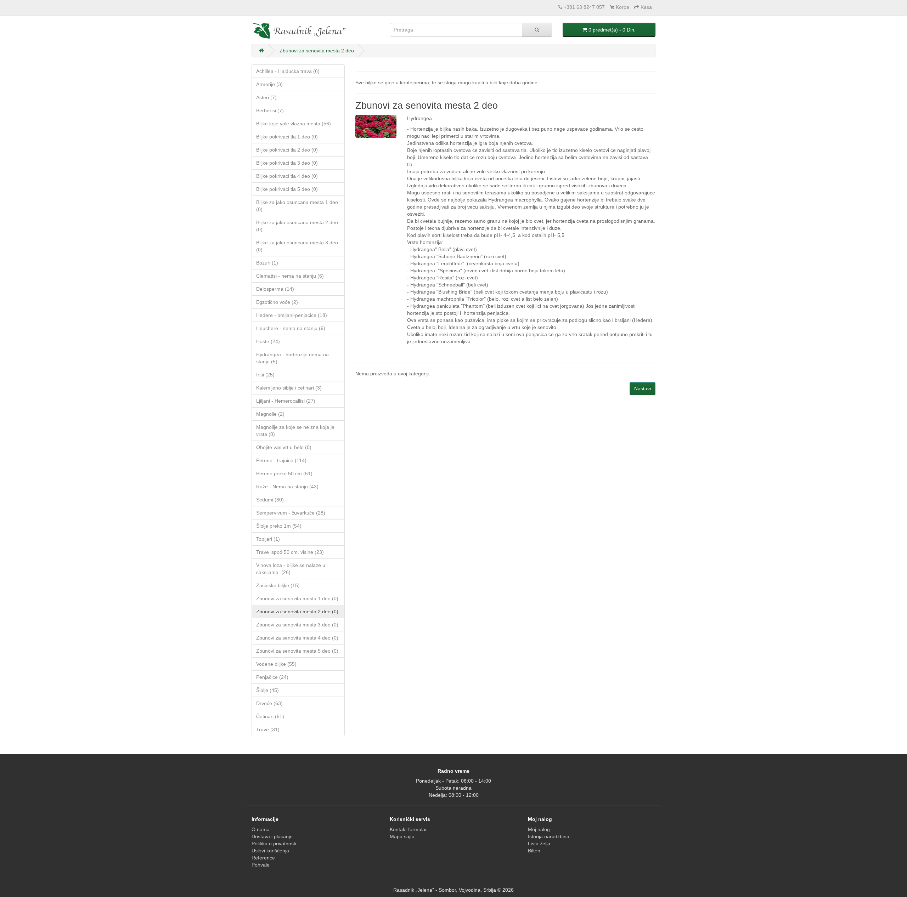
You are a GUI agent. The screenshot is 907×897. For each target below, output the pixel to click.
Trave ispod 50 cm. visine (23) (290, 552)
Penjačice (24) (272, 677)
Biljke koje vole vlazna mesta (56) (293, 123)
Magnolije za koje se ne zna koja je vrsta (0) (295, 430)
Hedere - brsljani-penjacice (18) (291, 315)
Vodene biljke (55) (276, 664)
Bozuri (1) (267, 263)
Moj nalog (539, 829)
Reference (263, 858)
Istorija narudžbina (548, 836)
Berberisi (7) (270, 110)
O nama (261, 829)
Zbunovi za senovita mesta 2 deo (317, 50)
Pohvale (261, 865)
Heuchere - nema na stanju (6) (290, 328)
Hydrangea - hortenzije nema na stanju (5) (292, 358)
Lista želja (539, 843)
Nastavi (642, 388)
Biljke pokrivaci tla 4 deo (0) (287, 176)
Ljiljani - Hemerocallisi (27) (285, 401)
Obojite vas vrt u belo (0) (283, 447)
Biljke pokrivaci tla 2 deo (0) (287, 150)
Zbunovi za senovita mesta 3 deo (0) (297, 625)
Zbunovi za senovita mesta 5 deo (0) (297, 651)
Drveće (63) (269, 703)
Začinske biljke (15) (278, 585)
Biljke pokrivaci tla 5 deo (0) (287, 189)
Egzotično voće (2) (277, 302)
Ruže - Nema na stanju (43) (287, 486)
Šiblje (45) (267, 690)
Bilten (534, 850)
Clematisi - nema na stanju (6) (290, 276)
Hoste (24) (268, 341)
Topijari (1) (268, 539)
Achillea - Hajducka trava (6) (288, 71)
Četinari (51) (270, 716)
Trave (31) (268, 729)
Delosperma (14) (275, 289)
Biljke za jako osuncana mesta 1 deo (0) (297, 205)
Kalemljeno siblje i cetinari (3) (289, 388)
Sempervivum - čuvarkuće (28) (290, 513)
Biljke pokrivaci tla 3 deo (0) (287, 163)
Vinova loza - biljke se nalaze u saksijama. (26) (290, 568)
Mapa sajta (402, 836)
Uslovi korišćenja (270, 850)
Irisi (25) (265, 374)
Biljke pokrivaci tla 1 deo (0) (287, 137)
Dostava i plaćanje (272, 836)
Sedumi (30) (270, 500)
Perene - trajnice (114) (281, 460)
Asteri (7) (266, 97)
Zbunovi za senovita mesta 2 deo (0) (297, 611)
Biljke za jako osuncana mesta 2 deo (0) (297, 226)
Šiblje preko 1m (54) (279, 526)
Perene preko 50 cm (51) (284, 473)
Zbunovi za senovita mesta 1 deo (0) (297, 598)
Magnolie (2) (270, 414)
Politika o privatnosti (274, 843)
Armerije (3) (269, 84)
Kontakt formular (408, 829)
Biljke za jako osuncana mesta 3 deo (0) (297, 246)
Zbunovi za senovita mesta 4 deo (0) (297, 638)
